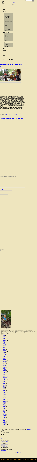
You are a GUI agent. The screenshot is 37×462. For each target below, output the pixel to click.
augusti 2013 (4, 402)
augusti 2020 (4, 363)
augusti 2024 (4, 345)
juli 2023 (4, 352)
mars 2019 (4, 369)
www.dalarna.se (3, 445)
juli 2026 (4, 335)
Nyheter (7, 305)
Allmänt (6, 114)
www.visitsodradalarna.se (4, 444)
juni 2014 (4, 395)
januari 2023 (4, 355)
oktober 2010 (4, 425)
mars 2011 (4, 422)
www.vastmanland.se (4, 446)
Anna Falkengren (15, 114)
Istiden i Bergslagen (7, 16)
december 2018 (5, 371)
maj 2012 (4, 412)
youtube (22, 452)
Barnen (6, 40)
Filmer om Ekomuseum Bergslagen (7, 13)
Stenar (5, 35)
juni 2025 (4, 341)
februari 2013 (4, 406)
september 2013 (5, 401)
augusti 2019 (4, 367)
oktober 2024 (4, 344)
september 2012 (5, 409)
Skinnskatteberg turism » (4, 441)
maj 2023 (4, 353)
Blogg (4, 55)
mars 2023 (4, 354)
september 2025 (5, 340)
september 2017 (5, 377)
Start (13, 4)
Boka (4, 52)
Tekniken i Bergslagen (7, 29)
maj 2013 (4, 404)
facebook (18, 452)
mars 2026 (4, 337)
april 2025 (4, 342)
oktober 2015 (4, 385)
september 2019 (5, 366)
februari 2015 (4, 390)
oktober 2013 (4, 400)
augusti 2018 (4, 373)
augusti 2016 (4, 380)
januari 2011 (4, 423)
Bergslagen (5, 11)
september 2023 (5, 351)
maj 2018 (4, 374)
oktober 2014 (4, 393)
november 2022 (5, 356)
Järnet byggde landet (7, 17)
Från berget (6, 36)
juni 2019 (4, 368)
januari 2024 (4, 350)
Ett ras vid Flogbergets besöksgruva (11, 64)
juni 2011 (4, 420)
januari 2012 (4, 415)
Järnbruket (6, 20)
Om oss (4, 42)
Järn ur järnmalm (7, 22)
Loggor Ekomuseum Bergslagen (7, 46)
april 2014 (4, 396)
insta (20, 452)
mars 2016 (4, 382)
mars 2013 (4, 405)
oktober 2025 (4, 339)
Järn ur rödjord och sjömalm (8, 21)
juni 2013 (4, 403)
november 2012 (5, 408)
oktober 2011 (4, 417)
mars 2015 (4, 389)
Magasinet (4, 48)
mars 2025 (4, 343)
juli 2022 (4, 357)
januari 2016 (4, 384)
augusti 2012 (4, 410)
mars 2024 (4, 348)
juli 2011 (4, 419)
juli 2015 (4, 387)
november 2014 (5, 392)
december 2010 (5, 424)
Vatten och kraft (7, 30)
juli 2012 (4, 411)
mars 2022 (4, 359)
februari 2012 (4, 414)
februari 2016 (4, 383)
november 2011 (5, 416)
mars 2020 (4, 365)
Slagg (5, 26)
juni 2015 (4, 388)
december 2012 (5, 407)
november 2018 (5, 372)
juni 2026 (4, 336)
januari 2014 (4, 398)
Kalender (4, 50)
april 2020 (4, 364)
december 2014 (5, 391)
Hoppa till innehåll (14, 2)
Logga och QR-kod (3, 450)
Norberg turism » (3, 435)
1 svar (0, 66)
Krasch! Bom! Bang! (6, 32)
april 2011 (4, 421)
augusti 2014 (4, 394)
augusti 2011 (4, 418)
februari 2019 (4, 370)
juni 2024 (4, 346)
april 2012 (4, 413)
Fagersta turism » (3, 438)
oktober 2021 (4, 361)
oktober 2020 (4, 362)
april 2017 (4, 378)
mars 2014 (4, 397)
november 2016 (5, 379)
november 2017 (5, 376)
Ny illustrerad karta (6, 190)
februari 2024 (4, 349)
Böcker (4, 9)
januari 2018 (4, 375)
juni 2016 (4, 381)
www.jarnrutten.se (29, 429)
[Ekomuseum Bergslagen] (6, 2)
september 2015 (5, 386)
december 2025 (5, 338)
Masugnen (6, 25)
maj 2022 (4, 358)
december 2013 (5, 399)
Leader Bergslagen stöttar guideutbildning (8, 44)
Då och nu (6, 39)
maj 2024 (4, 347)
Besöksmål (4, 6)
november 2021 (5, 360)
